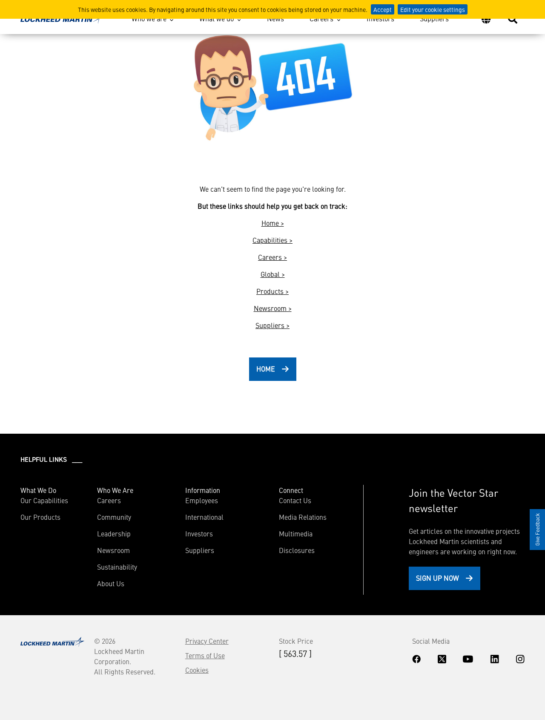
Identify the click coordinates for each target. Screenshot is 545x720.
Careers (321, 18)
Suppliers (434, 18)
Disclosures (297, 550)
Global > (273, 274)
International (204, 516)
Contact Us (295, 500)
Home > (272, 223)
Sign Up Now (437, 577)
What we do (216, 18)
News (275, 18)
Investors (380, 18)
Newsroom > (273, 308)
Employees (201, 500)
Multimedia (296, 533)
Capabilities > (272, 240)
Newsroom (113, 550)
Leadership (114, 533)
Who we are (149, 18)
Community (114, 516)
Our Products (40, 516)
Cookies (197, 669)
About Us (110, 583)
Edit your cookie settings (432, 9)
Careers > (272, 257)
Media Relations (303, 516)
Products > (272, 291)
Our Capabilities (44, 500)
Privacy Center (207, 640)
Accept (382, 9)
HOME (265, 368)
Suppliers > (272, 325)
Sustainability (117, 566)
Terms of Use (205, 655)
